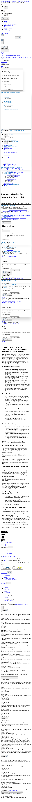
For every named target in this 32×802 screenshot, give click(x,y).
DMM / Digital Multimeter (13, 168)
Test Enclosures (14, 176)
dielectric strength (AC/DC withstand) (18, 210)
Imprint (5, 29)
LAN (8, 244)
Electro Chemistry (8, 183)
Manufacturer (7, 145)
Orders (18, 55)
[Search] (16, 37)
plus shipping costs (15, 270)
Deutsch (6, 6)
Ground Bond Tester (15, 173)
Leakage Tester (13, 175)
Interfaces (5, 239)
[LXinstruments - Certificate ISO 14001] (17, 569)
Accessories (13, 179)
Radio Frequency (8, 184)
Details (3, 297)
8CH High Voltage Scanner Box (9, 256)
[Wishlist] (1, 45)
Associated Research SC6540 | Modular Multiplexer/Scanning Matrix (11, 301)
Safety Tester (10, 171)
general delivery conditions (21, 604)
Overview (3, 55)
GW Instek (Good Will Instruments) (15, 235)
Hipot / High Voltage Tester (16, 172)
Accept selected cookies (6, 793)
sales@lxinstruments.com (9, 556)
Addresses (14, 55)
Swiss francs (7, 13)
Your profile (8, 55)
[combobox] (7, 38)
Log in (2, 52)
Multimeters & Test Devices (10, 167)
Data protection (7, 30)
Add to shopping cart (7, 274)
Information (3, 583)
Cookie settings (4, 791)
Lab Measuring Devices (10, 164)
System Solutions (8, 148)
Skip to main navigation (23, 1)
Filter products (7, 222)
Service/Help (6, 18)
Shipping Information (9, 22)
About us (6, 147)
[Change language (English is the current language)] (1, 4)
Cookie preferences (8, 25)
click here (6, 560)
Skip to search (14, 1)
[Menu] (2, 35)
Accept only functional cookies (16, 791)
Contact (5, 21)
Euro (5, 15)
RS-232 (8, 245)
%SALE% (6, 163)
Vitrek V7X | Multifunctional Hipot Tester (12, 323)
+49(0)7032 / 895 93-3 (8, 553)
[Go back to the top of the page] (2, 607)
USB (8, 247)
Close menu (5, 51)
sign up (3, 53)
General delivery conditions (10, 24)
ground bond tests (16, 211)
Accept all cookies (17, 793)
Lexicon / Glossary (8, 28)
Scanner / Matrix (14, 177)
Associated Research (12, 233)
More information (13, 790)
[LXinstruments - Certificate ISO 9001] (6, 569)
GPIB (8, 242)
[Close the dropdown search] (19, 37)
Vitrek (8, 236)
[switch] (1, 611)
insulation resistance (5, 211)
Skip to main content (6, 1)
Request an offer (6, 275)
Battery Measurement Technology (15, 169)
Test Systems (7, 181)
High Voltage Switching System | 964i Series (12, 278)
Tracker (9, 180)
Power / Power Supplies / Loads (11, 165)
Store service (4, 573)
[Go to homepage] (5, 33)
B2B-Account (7, 575)
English (5, 8)
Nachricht (6, 597)
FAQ (5, 26)
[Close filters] (2, 229)
